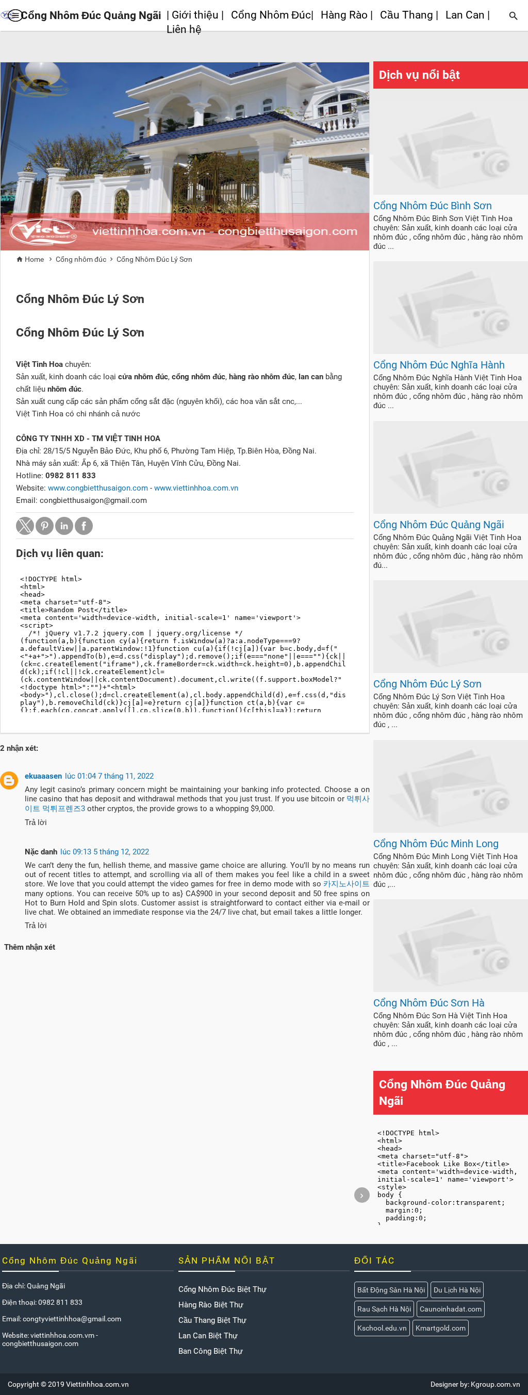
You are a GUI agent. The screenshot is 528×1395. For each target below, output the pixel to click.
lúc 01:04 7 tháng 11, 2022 (109, 776)
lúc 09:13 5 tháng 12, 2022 (104, 851)
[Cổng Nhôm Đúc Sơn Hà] (450, 989)
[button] (25, 526)
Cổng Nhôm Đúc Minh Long (436, 843)
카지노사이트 (346, 883)
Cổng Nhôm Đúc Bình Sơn (432, 205)
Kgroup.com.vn (495, 1384)
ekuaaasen (43, 776)
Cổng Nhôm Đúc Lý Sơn (427, 684)
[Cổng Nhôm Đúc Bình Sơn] (450, 192)
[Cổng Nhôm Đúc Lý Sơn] (450, 670)
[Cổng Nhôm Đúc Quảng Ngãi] (450, 511)
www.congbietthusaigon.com (98, 488)
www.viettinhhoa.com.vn (196, 488)
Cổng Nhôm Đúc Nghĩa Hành (439, 365)
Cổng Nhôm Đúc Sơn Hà (429, 1003)
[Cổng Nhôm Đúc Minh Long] (450, 830)
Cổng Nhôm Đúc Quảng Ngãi (438, 524)
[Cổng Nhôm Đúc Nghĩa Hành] (450, 351)
